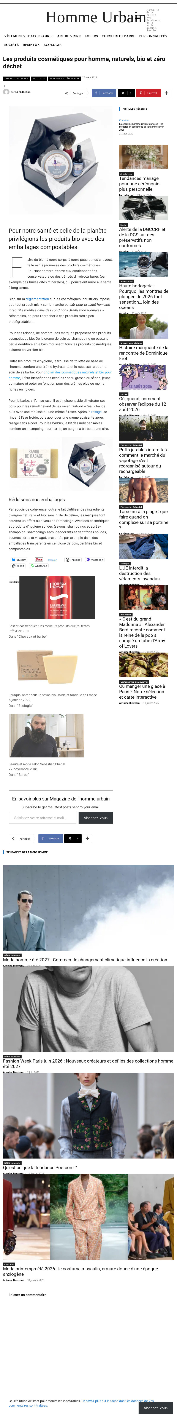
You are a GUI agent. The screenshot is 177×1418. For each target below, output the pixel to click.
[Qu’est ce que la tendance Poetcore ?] (88, 1116)
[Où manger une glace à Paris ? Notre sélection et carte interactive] (143, 665)
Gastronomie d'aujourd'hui (134, 681)
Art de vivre (126, 173)
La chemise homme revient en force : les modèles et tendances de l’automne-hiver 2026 (141, 127)
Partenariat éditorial (64, 78)
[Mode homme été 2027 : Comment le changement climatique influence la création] (88, 908)
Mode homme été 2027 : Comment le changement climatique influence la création (85, 959)
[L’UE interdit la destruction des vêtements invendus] (143, 546)
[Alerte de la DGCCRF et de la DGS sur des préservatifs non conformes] (143, 208)
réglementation (37, 299)
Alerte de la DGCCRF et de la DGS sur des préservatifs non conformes (142, 237)
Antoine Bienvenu (129, 364)
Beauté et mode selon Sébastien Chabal (37, 764)
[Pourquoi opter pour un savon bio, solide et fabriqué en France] (61, 666)
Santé (123, 224)
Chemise (124, 120)
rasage (96, 412)
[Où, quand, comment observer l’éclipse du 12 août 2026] (143, 377)
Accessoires (126, 281)
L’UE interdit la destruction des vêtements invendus (139, 573)
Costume (9, 1264)
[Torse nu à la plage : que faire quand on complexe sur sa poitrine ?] (143, 490)
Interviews (125, 614)
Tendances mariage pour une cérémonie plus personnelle (139, 184)
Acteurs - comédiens (131, 343)
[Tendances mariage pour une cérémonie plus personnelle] (143, 157)
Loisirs (123, 394)
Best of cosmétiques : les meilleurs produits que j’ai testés (49, 626)
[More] (166, 93)
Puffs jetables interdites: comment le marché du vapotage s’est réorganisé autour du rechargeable (143, 460)
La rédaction (22, 91)
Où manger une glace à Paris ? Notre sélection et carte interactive (142, 692)
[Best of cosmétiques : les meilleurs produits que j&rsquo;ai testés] (61, 597)
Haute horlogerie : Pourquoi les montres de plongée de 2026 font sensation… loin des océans (143, 296)
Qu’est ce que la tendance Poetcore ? (40, 1167)
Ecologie (39, 78)
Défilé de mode (12, 955)
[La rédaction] (7, 92)
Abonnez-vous (95, 818)
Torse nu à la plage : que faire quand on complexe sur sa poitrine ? (143, 519)
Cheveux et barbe (16, 78)
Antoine (124, 251)
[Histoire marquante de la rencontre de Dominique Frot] (143, 326)
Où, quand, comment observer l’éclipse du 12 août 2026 (142, 404)
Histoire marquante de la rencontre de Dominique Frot (143, 353)
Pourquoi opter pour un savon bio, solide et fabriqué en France (53, 695)
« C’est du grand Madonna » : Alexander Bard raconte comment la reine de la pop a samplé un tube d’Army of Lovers (142, 632)
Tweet (52, 559)
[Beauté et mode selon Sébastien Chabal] (61, 735)
